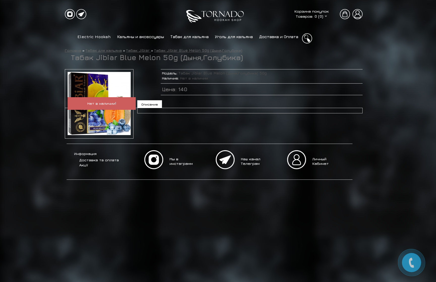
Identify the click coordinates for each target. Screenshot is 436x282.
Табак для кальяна (189, 36)
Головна (73, 50)
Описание (149, 104)
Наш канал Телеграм (250, 161)
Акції (83, 165)
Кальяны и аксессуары (140, 36)
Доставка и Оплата (278, 36)
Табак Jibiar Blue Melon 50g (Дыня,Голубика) (198, 50)
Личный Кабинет (320, 161)
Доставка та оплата (99, 160)
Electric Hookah (94, 36)
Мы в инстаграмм (181, 161)
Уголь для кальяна (234, 36)
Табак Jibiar (138, 50)
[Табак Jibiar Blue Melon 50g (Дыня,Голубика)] (99, 134)
